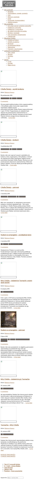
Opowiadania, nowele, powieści (18, 13)
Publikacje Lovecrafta (14, 27)
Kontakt (10, 63)
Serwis (6, 59)
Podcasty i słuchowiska (15, 49)
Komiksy (10, 56)
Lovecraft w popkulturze (11, 51)
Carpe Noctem (8, 467)
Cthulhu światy (5, 98)
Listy (9, 15)
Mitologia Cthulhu (9, 38)
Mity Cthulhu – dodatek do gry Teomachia (15, 379)
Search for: (4, 477)
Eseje (9, 19)
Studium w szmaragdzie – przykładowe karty (16, 235)
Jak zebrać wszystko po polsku (17, 31)
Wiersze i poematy (13, 17)
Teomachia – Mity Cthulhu (10, 425)
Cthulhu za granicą (13, 42)
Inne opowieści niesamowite (17, 35)
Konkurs (14, 98)
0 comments (4, 101)
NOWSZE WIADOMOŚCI (8, 454)
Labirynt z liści (8, 469)
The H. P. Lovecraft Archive (12, 464)
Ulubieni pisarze (13, 22)
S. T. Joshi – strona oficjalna (12, 466)
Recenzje (10, 43)
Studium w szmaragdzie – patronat (13, 330)
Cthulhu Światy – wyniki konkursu (12, 89)
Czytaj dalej (11, 118)
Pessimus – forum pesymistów (13, 471)
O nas (9, 61)
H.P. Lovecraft (8, 10)
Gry (9, 58)
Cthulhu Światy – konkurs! (10, 140)
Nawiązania (11, 47)
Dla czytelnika (8, 24)
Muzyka (10, 54)
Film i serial (11, 52)
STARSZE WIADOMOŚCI (8, 456)
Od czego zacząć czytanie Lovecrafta (19, 26)
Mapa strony (11, 65)
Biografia (10, 11)
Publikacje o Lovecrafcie (15, 29)
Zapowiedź (22, 196)
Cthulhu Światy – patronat (10, 187)
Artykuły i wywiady (13, 33)
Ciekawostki (11, 36)
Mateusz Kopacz (9, 92)
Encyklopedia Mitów (14, 45)
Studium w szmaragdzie (16, 244)
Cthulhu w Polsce (13, 40)
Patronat (19, 98)
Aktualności (4, 196)
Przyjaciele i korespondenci (16, 20)
